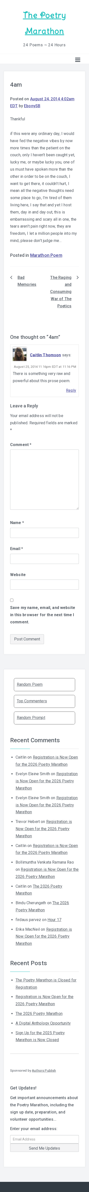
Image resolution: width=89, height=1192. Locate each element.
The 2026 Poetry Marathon (39, 1013)
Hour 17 (54, 919)
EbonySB (32, 106)
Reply (71, 390)
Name (17, 522)
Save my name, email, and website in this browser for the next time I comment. (42, 614)
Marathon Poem (46, 255)
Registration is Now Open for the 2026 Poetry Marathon (47, 781)
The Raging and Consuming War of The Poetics (60, 291)
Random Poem (30, 684)
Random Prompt (31, 717)
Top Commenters (32, 701)
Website (18, 574)
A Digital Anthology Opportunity (43, 1023)
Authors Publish (44, 1070)
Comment (20, 444)
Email (16, 548)
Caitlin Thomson (45, 354)
